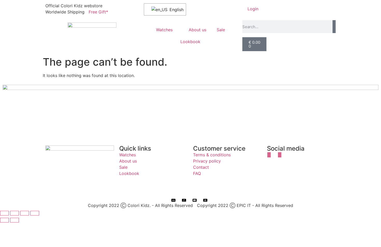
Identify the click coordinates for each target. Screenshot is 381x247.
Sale (221, 29)
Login (253, 8)
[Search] (334, 26)
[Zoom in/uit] (4, 213)
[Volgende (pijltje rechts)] (14, 220)
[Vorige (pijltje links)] (4, 220)
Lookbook (190, 41)
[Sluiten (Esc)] (34, 213)
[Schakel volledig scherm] (14, 213)
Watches (164, 29)
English (174, 9)
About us (197, 29)
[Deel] (24, 213)
